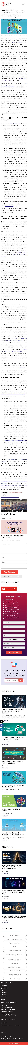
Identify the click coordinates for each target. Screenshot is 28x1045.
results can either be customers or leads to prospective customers (14, 481)
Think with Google (16, 42)
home (15, 715)
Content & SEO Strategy (7, 1011)
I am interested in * (8, 599)
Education (3, 994)
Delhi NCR (13, 1025)
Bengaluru (3, 1025)
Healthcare (4, 992)
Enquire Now (14, 652)
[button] (23, 5)
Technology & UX (9, 718)
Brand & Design (5, 789)
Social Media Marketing (15, 540)
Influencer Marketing (5, 540)
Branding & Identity (10, 615)
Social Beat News (15, 963)
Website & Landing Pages (12, 613)
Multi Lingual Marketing (6, 1013)
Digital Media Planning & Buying (9, 1002)
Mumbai (18, 1025)
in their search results (21, 252)
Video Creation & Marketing (8, 1009)
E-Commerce (4, 985)
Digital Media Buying (6, 742)
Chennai (8, 1025)
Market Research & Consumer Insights (14, 955)
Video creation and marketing (13, 609)
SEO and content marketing (12, 605)
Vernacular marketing (15, 974)
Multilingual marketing (11, 607)
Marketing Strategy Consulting (8, 1015)
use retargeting (21, 367)
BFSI (2, 990)
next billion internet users (15, 492)
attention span (9, 206)
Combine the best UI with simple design (15, 440)
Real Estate (4, 996)
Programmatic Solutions (7, 1007)
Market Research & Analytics (8, 1019)
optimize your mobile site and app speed (13, 394)
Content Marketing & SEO (6, 518)
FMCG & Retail (4, 987)
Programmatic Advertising (12, 617)
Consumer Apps (5, 988)
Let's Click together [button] (14, 1043)
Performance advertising (11, 604)
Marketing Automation (11, 619)
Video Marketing (14, 978)
